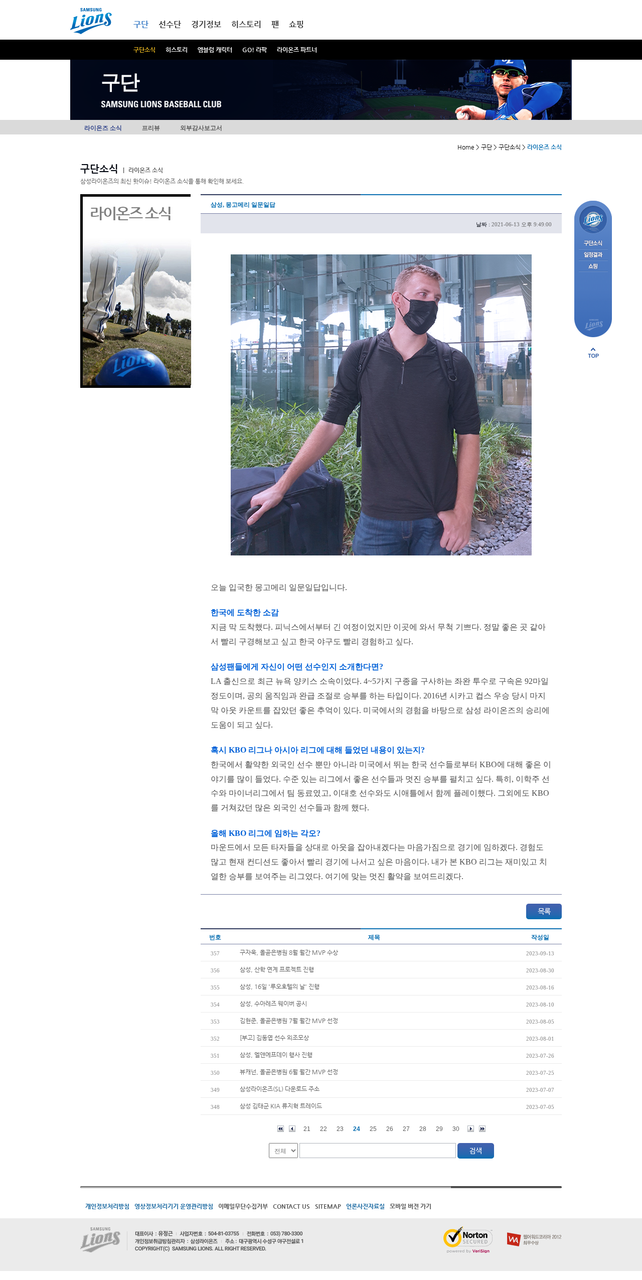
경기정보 (206, 24)
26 (389, 1128)
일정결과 (593, 255)
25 (373, 1128)
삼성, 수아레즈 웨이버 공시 (273, 1003)
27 (406, 1128)
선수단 (169, 24)
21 (306, 1128)
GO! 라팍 (254, 49)
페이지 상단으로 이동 (593, 353)
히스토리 (177, 49)
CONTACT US (291, 1206)
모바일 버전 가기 (410, 1206)
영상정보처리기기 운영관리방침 (173, 1206)
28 (422, 1128)
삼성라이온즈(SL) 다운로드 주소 (279, 1088)
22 (323, 1128)
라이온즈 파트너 (297, 49)
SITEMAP (328, 1206)
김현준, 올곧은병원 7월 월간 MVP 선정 (289, 1020)
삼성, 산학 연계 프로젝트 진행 (277, 969)
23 (340, 1128)
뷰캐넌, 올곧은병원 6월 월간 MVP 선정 (289, 1071)
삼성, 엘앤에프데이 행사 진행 (276, 1054)
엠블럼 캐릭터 (215, 49)
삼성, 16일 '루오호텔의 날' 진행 (279, 986)
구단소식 (144, 49)
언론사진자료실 (365, 1206)
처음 (280, 1128)
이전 (292, 1128)
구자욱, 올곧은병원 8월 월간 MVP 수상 (289, 952)
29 (439, 1128)
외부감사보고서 (201, 127)
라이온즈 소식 (103, 127)
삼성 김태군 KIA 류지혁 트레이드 (281, 1105)
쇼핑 (296, 24)
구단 (140, 24)
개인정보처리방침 (107, 1206)
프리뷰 (151, 127)
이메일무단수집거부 (243, 1206)
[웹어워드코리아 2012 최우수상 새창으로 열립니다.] (534, 1230)
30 (455, 1128)
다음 (470, 1128)
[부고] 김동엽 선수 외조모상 (274, 1037)
